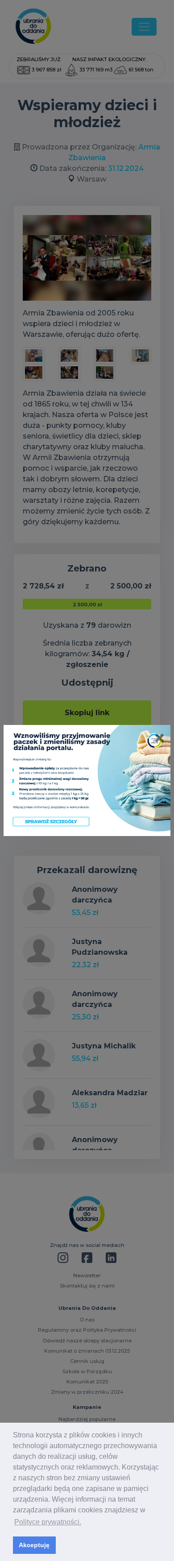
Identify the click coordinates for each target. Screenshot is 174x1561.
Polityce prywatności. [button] (47, 1522)
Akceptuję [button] (34, 1545)
